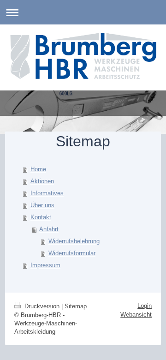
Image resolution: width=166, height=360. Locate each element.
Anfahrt (49, 229)
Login (144, 305)
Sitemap (76, 306)
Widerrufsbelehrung (74, 241)
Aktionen (42, 181)
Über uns (42, 205)
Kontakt (40, 217)
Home (38, 169)
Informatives (47, 193)
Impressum (45, 265)
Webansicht (136, 314)
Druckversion (42, 306)
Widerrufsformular (71, 253)
